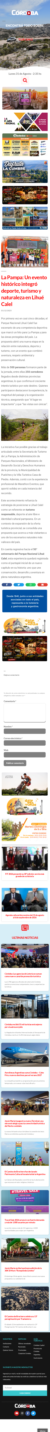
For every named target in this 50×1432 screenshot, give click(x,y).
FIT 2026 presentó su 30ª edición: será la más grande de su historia (24, 875)
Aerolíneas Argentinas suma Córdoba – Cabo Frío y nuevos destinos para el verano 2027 (24, 1073)
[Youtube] (16, 1413)
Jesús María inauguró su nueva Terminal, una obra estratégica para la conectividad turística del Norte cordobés (25, 1123)
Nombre (8, 726)
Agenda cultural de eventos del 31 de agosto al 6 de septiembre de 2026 (24, 916)
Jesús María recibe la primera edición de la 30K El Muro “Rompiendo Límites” (23, 1269)
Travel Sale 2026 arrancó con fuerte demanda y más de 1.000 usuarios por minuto (24, 1221)
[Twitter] (33, 1413)
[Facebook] (27, 1413)
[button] (25, 49)
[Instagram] (22, 1413)
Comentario (10, 701)
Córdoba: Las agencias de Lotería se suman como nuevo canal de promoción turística (23, 975)
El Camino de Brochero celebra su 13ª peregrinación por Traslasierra (21, 1317)
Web (6, 750)
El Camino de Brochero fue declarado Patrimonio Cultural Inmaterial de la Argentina (25, 1172)
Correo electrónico (13, 738)
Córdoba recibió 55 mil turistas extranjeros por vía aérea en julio (23, 1025)
